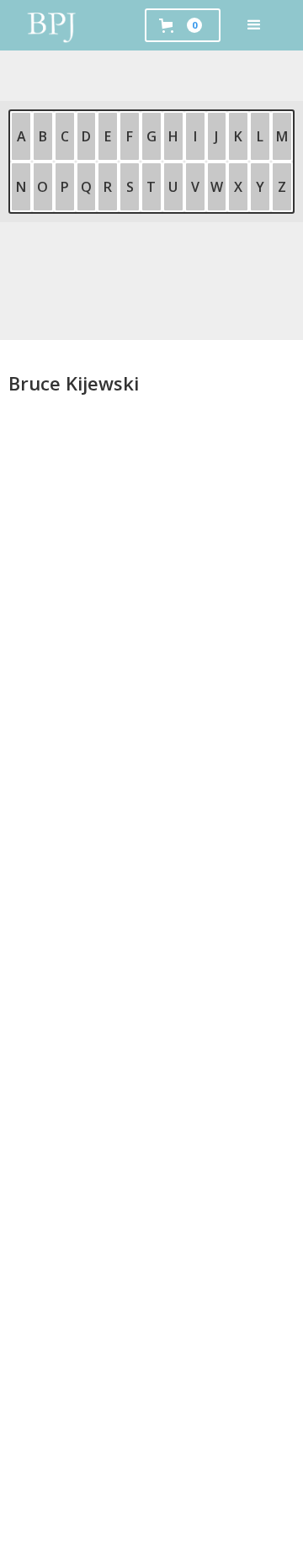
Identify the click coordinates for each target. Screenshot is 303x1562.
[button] (254, 25)
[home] (52, 25)
